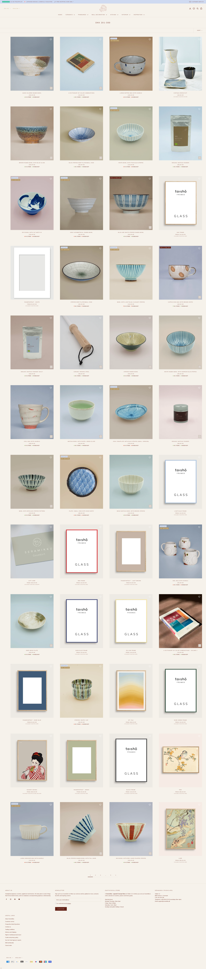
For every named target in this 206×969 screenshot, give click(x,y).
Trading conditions (10, 929)
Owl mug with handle (180, 580)
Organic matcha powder (180, 162)
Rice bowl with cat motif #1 (32, 232)
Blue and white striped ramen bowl (131, 232)
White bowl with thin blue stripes (131, 162)
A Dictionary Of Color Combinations (81, 93)
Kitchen (113, 14)
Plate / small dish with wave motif (81, 511)
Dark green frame (180, 720)
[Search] (197, 8)
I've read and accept (63, 903)
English (15, 8)
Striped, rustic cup (81, 720)
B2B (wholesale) (9, 942)
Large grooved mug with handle (32, 858)
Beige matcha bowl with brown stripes (131, 511)
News (60, 14)
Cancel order (8, 945)
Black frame (130, 789)
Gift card (32, 580)
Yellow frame (131, 650)
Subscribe (60, 908)
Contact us (8, 927)
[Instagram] (10, 899)
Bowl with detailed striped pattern (32, 511)
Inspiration (138, 14)
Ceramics (69, 14)
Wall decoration (98, 14)
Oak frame (180, 232)
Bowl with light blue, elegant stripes (131, 302)
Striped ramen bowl (131, 371)
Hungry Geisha (32, 789)
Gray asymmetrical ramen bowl (81, 232)
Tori (180, 789)
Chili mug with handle (32, 441)
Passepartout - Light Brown (131, 580)
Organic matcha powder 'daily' (32, 371)
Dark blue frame (81, 650)
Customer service (9, 921)
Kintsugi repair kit (180, 93)
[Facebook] (6, 899)
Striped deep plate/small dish (81, 302)
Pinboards (82, 14)
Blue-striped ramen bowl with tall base (81, 858)
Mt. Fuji (130, 720)
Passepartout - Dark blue (32, 720)
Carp (180, 858)
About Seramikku (9, 919)
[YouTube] (19, 899)
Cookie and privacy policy (11, 937)
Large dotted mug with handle (131, 93)
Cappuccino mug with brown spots (180, 302)
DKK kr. (6, 8)
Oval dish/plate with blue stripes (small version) (131, 441)
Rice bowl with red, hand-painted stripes (131, 858)
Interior (125, 14)
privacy (69, 903)
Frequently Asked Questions (12, 924)
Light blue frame (180, 511)
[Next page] (115, 875)
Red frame (81, 580)
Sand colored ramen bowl (32, 93)
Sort (199, 30)
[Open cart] (201, 8)
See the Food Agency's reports (13, 940)
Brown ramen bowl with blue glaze (32, 162)
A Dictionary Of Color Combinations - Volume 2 (180, 650)
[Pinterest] (14, 899)
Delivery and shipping (10, 932)
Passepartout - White (32, 302)
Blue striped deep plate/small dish (81, 162)
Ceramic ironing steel (81, 371)
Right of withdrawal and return (13, 934)
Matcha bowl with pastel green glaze (81, 441)
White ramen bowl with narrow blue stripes (180, 371)
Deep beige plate (32, 650)
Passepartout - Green (81, 789)
